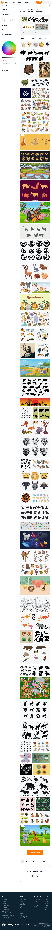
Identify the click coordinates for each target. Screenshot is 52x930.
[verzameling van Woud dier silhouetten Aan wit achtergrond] (35, 387)
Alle (4, 17)
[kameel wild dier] (25, 556)
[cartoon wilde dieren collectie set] (35, 688)
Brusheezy (4, 899)
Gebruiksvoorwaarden (38, 925)
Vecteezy (4, 901)
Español (47, 901)
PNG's (32, 38)
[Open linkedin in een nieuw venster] (20, 924)
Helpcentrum (37, 899)
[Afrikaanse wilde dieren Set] (24, 818)
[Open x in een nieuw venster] (26, 924)
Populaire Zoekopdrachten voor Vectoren (24, 908)
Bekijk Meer (41, 26)
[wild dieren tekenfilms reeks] (25, 104)
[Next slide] (48, 38)
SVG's (24, 38)
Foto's (13, 2)
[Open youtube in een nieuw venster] (28, 924)
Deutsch (47, 905)
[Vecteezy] (2, 2)
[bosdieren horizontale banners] (41, 758)
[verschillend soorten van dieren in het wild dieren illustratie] (35, 621)
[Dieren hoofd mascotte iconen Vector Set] (35, 156)
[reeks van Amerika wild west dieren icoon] (26, 413)
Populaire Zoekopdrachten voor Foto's (24, 912)
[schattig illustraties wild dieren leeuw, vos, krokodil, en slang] (26, 636)
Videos (19, 2)
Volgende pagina (35, 852)
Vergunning (23, 899)
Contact (36, 901)
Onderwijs (4, 907)
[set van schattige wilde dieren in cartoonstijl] (35, 122)
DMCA (21, 901)
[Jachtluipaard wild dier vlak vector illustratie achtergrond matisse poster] (44, 70)
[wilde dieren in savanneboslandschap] (35, 171)
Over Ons (36, 903)
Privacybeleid (47, 925)
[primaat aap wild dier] (27, 350)
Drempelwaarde (6, 63)
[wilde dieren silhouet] (35, 604)
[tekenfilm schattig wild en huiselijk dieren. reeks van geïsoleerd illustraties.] (35, 540)
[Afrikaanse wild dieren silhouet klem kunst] (35, 55)
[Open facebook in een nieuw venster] (15, 924)
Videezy (4, 903)
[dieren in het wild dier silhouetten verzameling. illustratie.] (35, 730)
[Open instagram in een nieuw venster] (18, 924)
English (47, 899)
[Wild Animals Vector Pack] (41, 556)
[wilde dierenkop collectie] (35, 447)
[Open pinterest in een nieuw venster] (22, 924)
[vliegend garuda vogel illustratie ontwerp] (26, 769)
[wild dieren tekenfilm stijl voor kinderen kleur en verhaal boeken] (35, 142)
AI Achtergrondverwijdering (8, 915)
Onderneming (5, 905)
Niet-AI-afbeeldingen (8, 20)
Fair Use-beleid (46, 926)
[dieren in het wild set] (35, 585)
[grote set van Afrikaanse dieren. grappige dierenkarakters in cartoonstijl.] (41, 746)
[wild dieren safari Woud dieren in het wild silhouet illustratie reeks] (25, 671)
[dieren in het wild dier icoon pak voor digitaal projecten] (35, 786)
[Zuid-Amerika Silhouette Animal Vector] (35, 190)
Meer (46, 909)
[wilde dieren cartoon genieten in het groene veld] (35, 835)
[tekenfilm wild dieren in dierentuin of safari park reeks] (35, 427)
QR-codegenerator (6, 917)
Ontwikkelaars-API (6, 909)
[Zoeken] (45, 6)
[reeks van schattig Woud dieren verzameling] (40, 818)
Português (47, 903)
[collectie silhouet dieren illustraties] (41, 413)
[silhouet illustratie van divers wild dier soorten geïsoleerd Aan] (35, 710)
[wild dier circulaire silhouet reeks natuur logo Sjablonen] (35, 250)
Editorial (27, 2)
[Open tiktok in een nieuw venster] (24, 924)
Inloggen (45, 2)
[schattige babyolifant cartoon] (25, 758)
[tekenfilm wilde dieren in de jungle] (35, 212)
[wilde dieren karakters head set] (35, 481)
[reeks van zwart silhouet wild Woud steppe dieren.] (25, 464)
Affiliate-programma (23, 904)
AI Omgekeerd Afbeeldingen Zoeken (7, 912)
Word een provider (36, 906)
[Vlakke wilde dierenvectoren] (35, 654)
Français (47, 907)
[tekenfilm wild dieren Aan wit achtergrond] (41, 104)
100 (44, 861)
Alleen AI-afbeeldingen (9, 19)
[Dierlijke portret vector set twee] (41, 769)
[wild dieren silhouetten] (41, 671)
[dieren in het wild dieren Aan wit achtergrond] (42, 636)
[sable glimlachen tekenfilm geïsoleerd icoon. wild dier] (29, 70)
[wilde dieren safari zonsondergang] (35, 402)
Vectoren (7, 2)
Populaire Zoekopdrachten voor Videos (24, 916)
